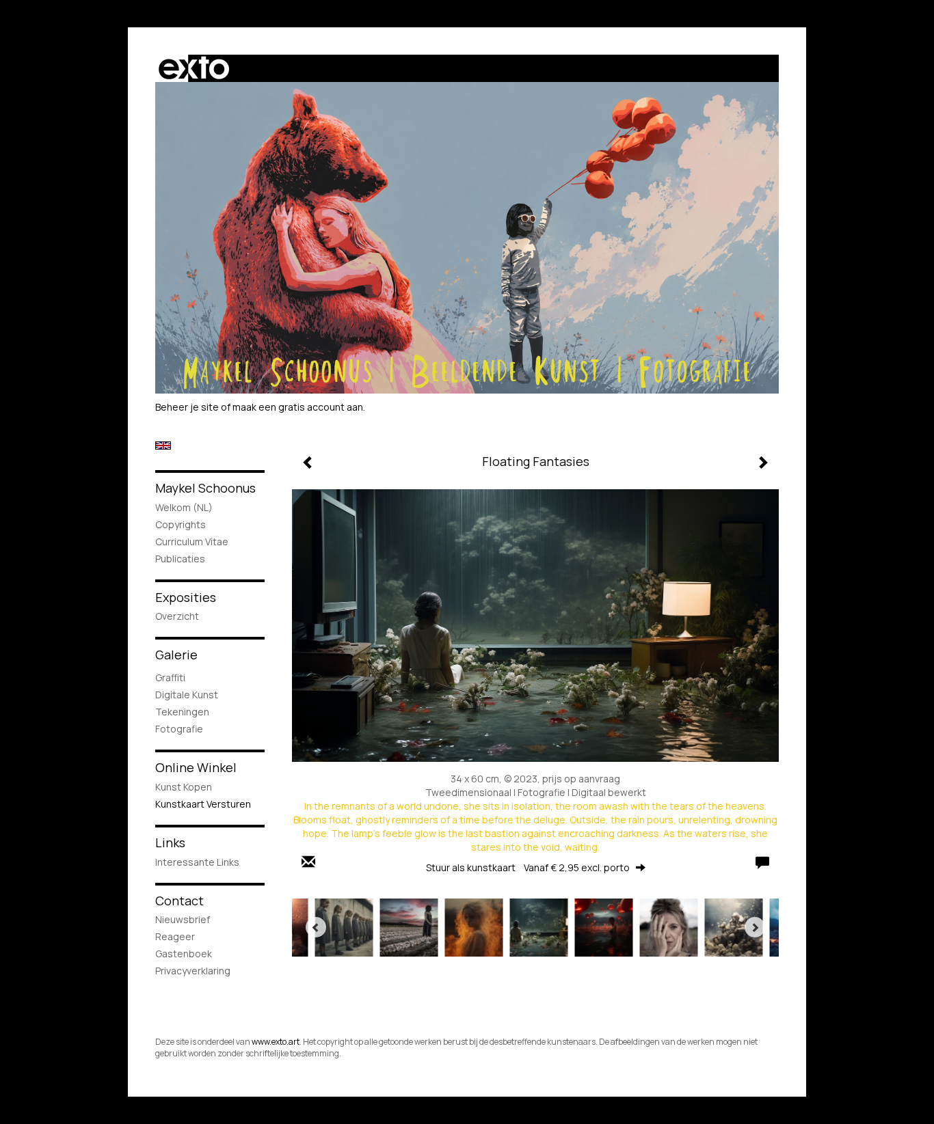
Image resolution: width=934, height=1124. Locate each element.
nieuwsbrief (182, 919)
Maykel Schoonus (205, 488)
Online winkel (196, 767)
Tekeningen (182, 711)
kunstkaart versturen (203, 803)
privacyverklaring (192, 970)
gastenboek (183, 953)
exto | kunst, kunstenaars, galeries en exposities (193, 68)
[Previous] (316, 927)
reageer (175, 936)
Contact (179, 900)
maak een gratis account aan (297, 406)
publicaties (180, 558)
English (163, 445)
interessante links (197, 861)
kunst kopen (183, 786)
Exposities (185, 597)
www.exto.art (275, 1041)
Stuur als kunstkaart (528, 867)
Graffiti (170, 677)
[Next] (755, 927)
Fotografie (179, 728)
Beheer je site (187, 406)
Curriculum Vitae (191, 541)
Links (170, 842)
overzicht (177, 615)
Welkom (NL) (184, 507)
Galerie (176, 654)
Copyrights (180, 524)
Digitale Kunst (186, 694)
